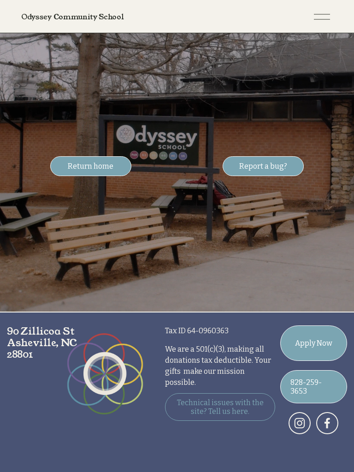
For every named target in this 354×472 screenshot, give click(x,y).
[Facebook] (327, 423)
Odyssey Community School (72, 17)
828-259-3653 (306, 386)
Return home (90, 166)
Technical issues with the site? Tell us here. (220, 407)
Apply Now (313, 343)
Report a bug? (263, 166)
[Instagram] (300, 423)
